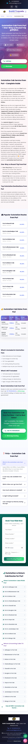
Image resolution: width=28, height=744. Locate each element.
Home (2, 16)
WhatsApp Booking (13, 436)
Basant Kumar (17, 741)
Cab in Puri (9, 16)
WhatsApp (8, 66)
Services (13, 739)
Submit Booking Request (14, 559)
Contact (18, 739)
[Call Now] (25, 741)
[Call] (16, 6)
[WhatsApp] (11, 6)
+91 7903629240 (15, 1)
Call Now (8, 61)
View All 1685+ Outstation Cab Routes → (15, 707)
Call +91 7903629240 (13, 430)
